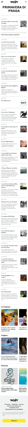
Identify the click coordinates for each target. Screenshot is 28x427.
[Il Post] (14, 1)
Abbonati (14, 421)
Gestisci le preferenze (14, 406)
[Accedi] (26, 2)
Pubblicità (15, 404)
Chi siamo (7, 404)
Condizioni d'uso (14, 407)
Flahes (4, 335)
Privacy (21, 404)
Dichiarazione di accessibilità (14, 409)
